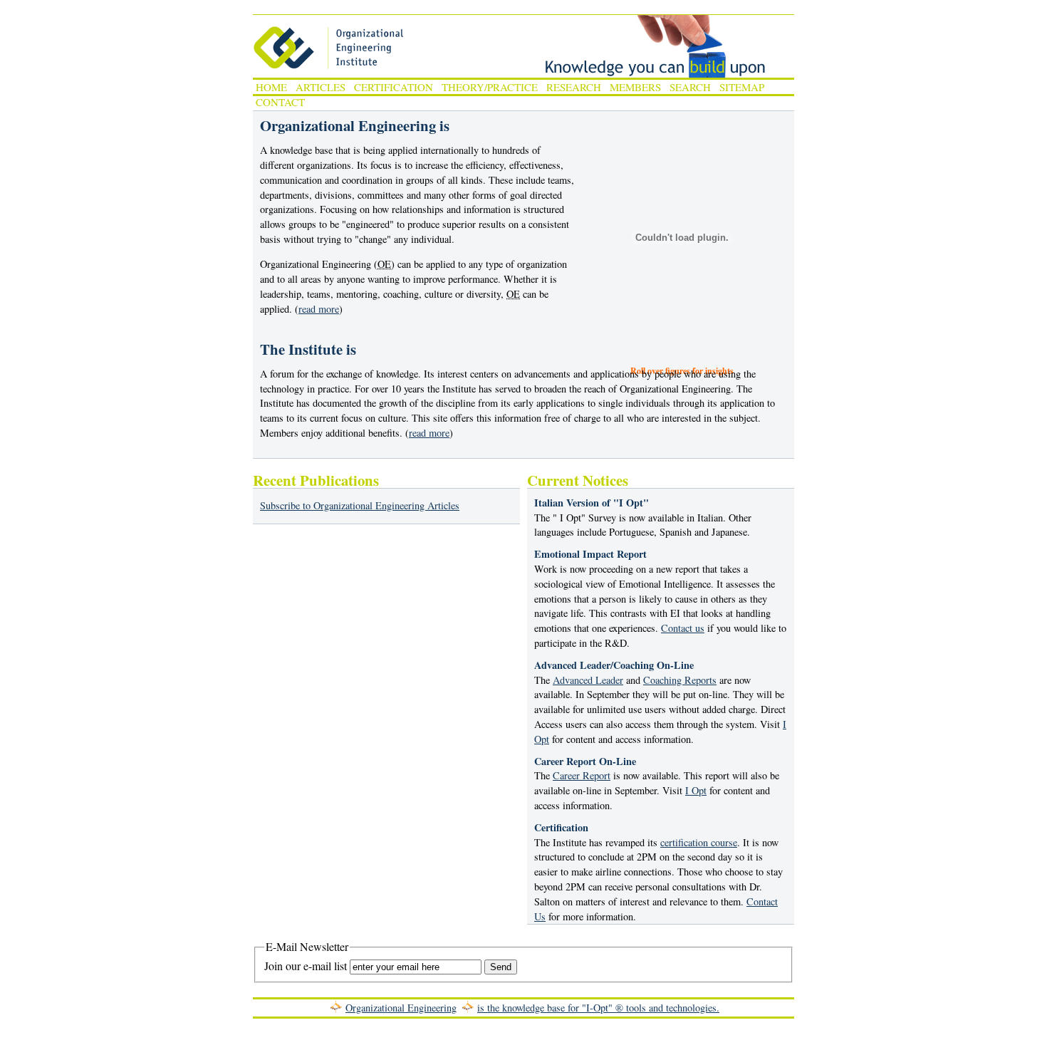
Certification (393, 87)
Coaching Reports (680, 680)
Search (690, 87)
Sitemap (741, 87)
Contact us (682, 628)
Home (271, 87)
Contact (280, 102)
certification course (698, 842)
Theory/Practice (490, 87)
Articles (320, 87)
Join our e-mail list (305, 965)
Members (635, 87)
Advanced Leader (588, 680)
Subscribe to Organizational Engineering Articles (359, 505)
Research (573, 87)
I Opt (696, 790)
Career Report (581, 775)
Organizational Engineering (401, 1007)
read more (318, 309)
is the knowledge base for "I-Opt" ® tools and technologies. (598, 1007)
